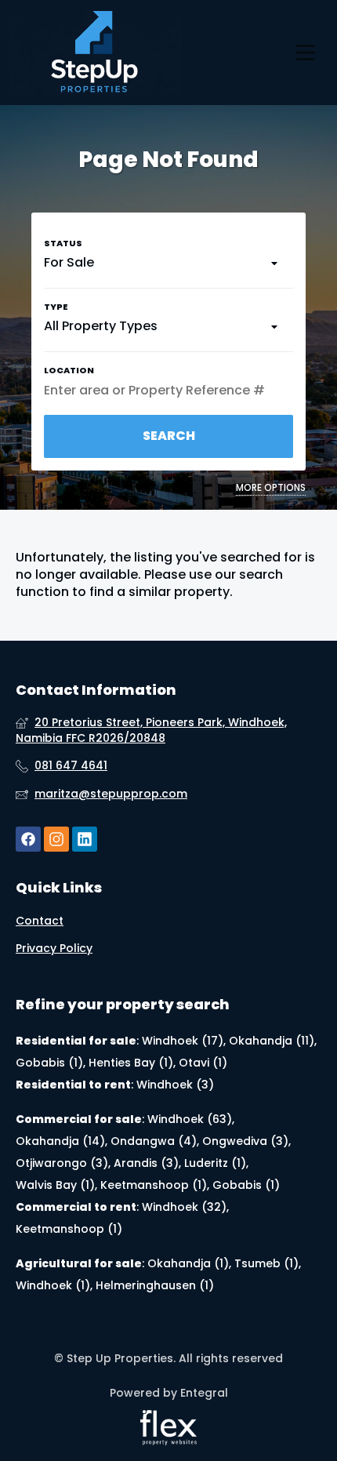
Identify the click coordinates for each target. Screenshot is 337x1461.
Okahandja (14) (60, 1141)
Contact (39, 921)
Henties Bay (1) (131, 1062)
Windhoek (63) (189, 1119)
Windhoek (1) (53, 1285)
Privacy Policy (54, 948)
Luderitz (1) (215, 1163)
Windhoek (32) (184, 1207)
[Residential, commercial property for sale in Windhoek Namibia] (95, 52)
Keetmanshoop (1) (153, 1185)
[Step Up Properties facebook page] (28, 839)
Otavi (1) (203, 1062)
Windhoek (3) (175, 1084)
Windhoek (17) (182, 1041)
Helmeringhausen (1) (155, 1285)
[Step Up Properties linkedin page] (84, 839)
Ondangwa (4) (154, 1141)
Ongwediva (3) (245, 1141)
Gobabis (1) (49, 1062)
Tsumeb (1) (266, 1263)
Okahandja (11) (271, 1041)
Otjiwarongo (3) (62, 1163)
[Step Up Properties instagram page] (56, 839)
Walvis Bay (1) (55, 1185)
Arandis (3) (146, 1163)
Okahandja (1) (188, 1263)
